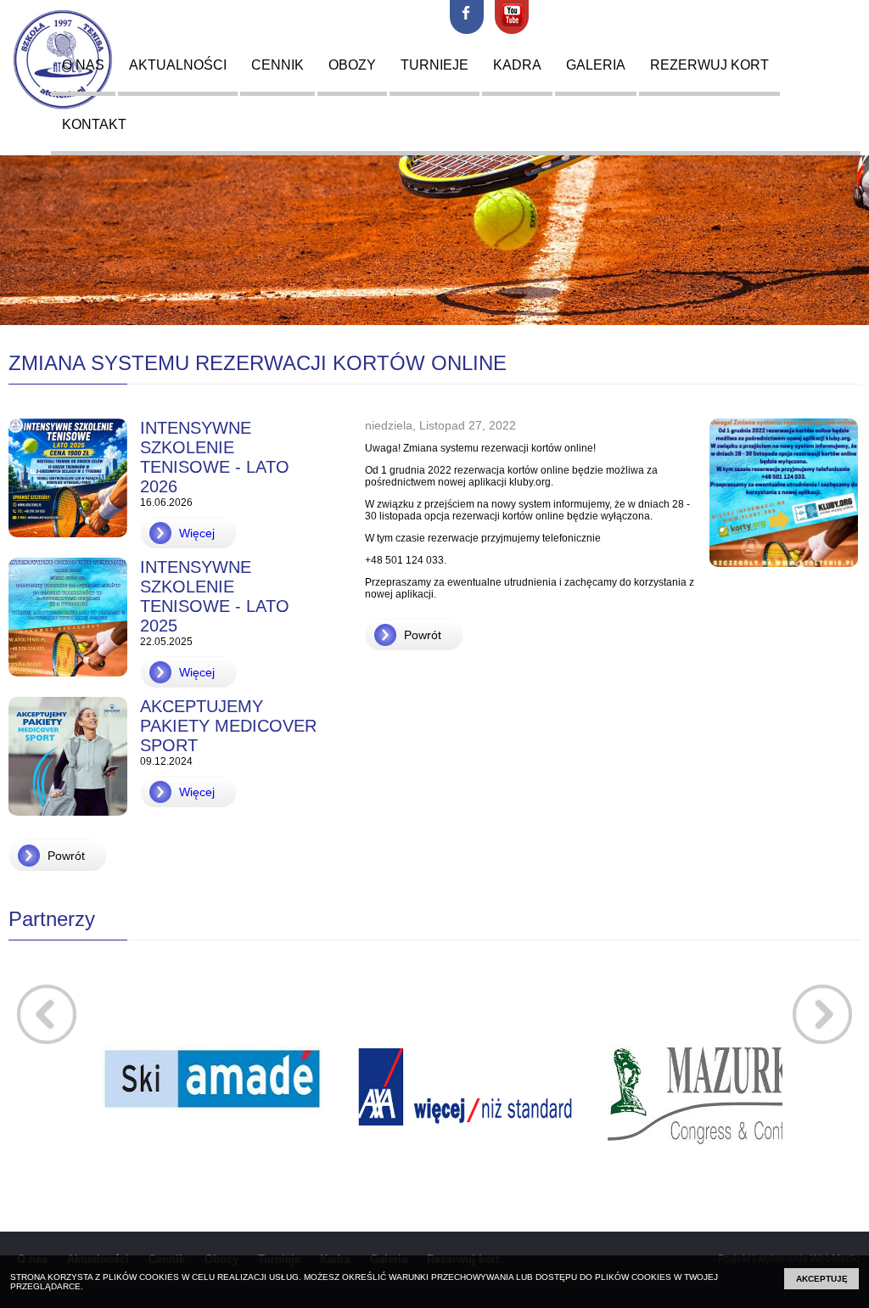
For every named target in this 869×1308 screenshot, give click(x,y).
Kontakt (94, 124)
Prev (46, 1014)
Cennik (277, 65)
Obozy (352, 65)
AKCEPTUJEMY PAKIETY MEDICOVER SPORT (228, 726)
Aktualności (178, 65)
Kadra (517, 65)
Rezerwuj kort (709, 65)
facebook (467, 17)
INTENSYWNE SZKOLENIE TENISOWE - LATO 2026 (214, 457)
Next (822, 1014)
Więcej (197, 533)
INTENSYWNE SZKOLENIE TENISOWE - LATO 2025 (214, 596)
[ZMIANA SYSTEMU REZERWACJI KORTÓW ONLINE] (777, 576)
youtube (512, 17)
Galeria (595, 65)
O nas (83, 65)
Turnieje (434, 65)
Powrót (66, 855)
